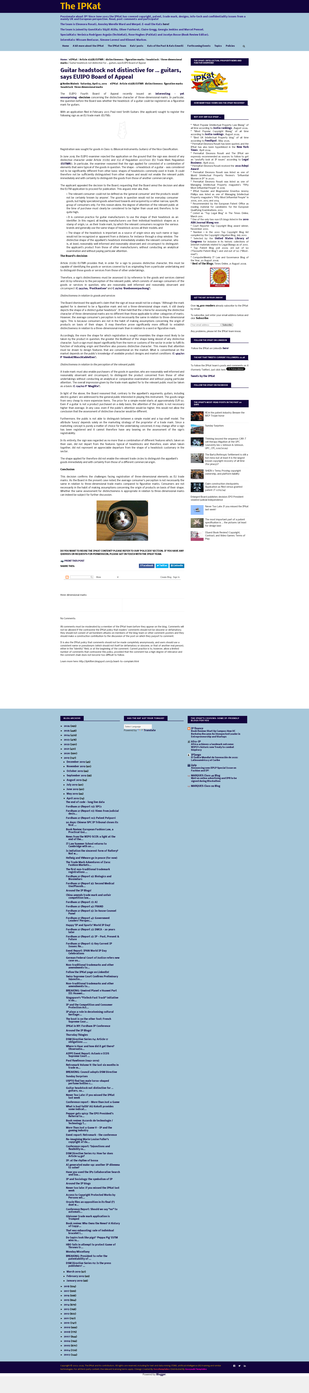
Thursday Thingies (77, 1035)
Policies (230, 46)
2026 (67, 726)
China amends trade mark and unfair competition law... (88, 896)
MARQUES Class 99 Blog (205, 786)
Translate (150, 730)
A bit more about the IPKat (88, 46)
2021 (67, 749)
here (225, 348)
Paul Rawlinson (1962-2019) (82, 1061)
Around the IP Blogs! (78, 890)
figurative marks (135, 60)
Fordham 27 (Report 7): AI (82, 902)
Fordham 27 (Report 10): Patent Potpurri (91, 818)
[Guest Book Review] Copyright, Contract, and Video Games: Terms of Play (225, 535)
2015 (67, 1300)
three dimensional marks (88, 87)
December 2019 (76, 762)
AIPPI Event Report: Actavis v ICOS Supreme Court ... (87, 1055)
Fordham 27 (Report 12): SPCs (84, 806)
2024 (67, 735)
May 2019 (73, 794)
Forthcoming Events (199, 46)
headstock (152, 60)
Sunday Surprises (214, 426)
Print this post (74, 561)
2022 (67, 744)
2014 (67, 1305)
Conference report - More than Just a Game (92, 1102)
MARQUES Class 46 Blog (205, 775)
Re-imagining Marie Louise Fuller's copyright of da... (87, 1140)
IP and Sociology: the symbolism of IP (89, 1179)
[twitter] (240, 1366)
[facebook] (234, 1366)
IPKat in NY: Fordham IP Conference (88, 1026)
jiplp (194, 765)
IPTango (196, 755)
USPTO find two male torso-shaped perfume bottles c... (87, 1082)
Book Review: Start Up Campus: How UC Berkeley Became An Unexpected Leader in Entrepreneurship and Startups (215, 734)
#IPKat (73, 60)
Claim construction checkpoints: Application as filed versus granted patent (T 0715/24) (223, 487)
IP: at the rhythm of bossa (82, 1160)
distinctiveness (114, 60)
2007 (67, 1336)
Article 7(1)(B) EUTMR (91, 60)
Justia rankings (223, 128)
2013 (67, 1309)
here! (166, 24)
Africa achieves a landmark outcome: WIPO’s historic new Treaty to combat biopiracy (212, 747)
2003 (67, 1355)
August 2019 (74, 780)
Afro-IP (196, 741)
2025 (67, 731)
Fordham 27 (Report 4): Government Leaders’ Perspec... (88, 919)
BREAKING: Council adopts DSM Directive (91, 1072)
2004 (67, 1350)
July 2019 (72, 785)
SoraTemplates (161, 1369)
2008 (67, 1332)
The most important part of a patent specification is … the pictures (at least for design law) (225, 522)
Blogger (161, 1374)
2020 (67, 753)
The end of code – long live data (85, 802)
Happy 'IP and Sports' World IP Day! (88, 925)
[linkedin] (245, 1366)
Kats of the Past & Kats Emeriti (165, 46)
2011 (67, 1318)
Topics (218, 46)
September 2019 (77, 775)
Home (65, 46)
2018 (67, 1286)
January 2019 (75, 1281)
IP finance (197, 728)
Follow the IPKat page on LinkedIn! (87, 972)
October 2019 (75, 771)
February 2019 (76, 1276)
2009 (67, 1327)
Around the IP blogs (78, 1183)
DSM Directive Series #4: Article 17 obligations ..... (87, 1040)
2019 (67, 758)
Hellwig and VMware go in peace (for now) (91, 858)
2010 (67, 1323)
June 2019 (73, 789)
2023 (67, 740)
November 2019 (76, 766)
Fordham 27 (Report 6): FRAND (84, 906)
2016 (67, 1295)
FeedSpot (211, 141)
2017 (67, 1291)
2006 (67, 1341)
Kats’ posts (136, 46)
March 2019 (74, 1272)
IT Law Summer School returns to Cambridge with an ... (86, 845)
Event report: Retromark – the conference (91, 1135)
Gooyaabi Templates (196, 1369)
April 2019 (73, 798)
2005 (67, 1345)
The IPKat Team (117, 46)
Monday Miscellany (77, 1252)
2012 (67, 1314)
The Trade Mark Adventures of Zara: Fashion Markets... (88, 863)
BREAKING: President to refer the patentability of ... (86, 1257)
